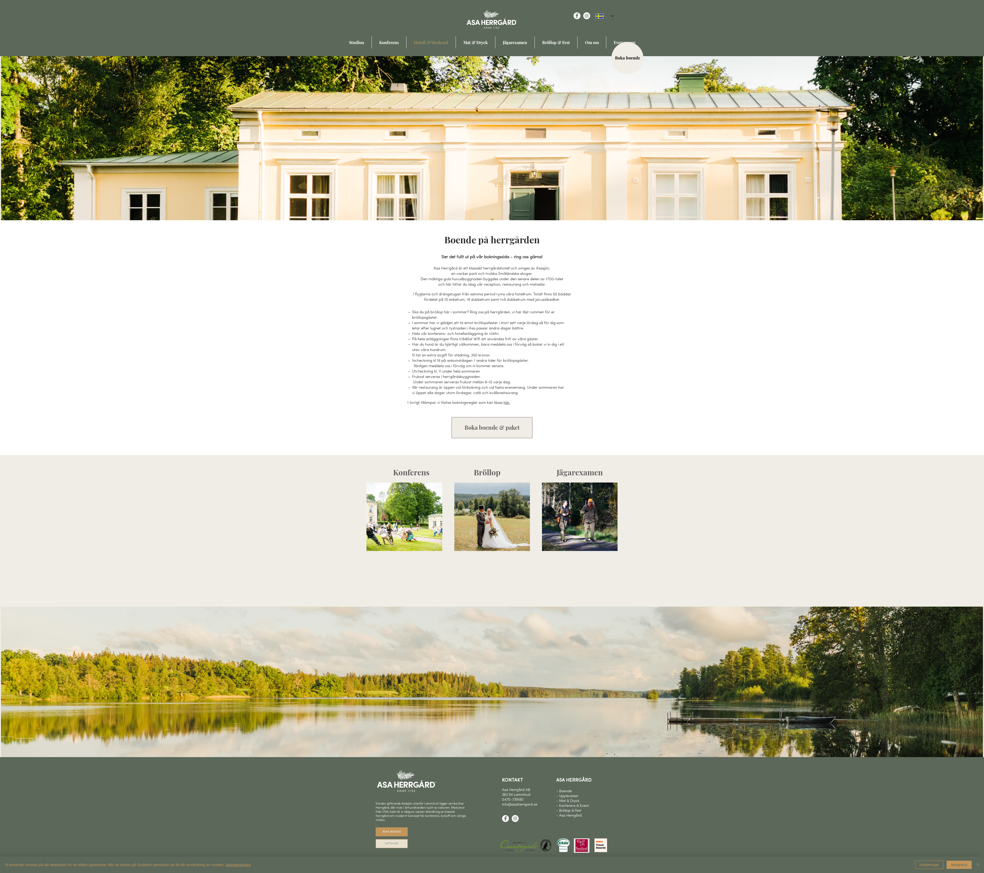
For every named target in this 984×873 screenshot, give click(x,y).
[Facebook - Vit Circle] (576, 15)
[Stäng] (978, 865)
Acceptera (959, 865)
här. (507, 403)
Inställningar (929, 865)
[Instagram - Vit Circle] (586, 15)
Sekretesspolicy (238, 865)
